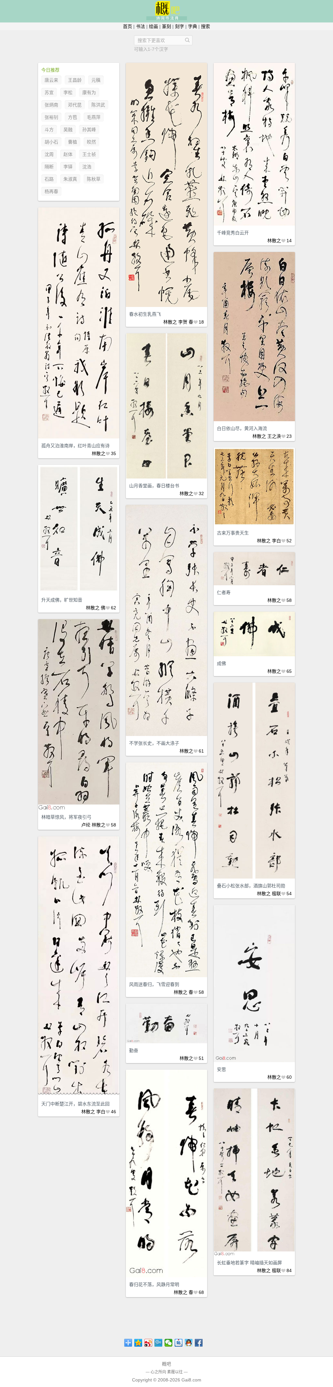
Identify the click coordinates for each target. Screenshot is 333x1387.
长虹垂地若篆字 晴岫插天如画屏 (249, 1262)
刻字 (179, 26)
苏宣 (49, 92)
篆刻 (166, 26)
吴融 (68, 129)
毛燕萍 (93, 117)
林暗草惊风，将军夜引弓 (66, 817)
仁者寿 (224, 592)
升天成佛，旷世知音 (61, 600)
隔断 (49, 166)
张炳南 (51, 104)
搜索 (205, 26)
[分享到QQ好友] (189, 1343)
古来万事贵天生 (233, 532)
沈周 (49, 154)
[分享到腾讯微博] (158, 1343)
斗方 (49, 129)
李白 (276, 540)
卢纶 (85, 824)
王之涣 (274, 436)
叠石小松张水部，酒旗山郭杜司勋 (251, 885)
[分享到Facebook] (199, 1343)
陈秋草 (93, 179)
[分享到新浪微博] (148, 1343)
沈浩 (86, 166)
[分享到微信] (169, 1343)
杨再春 (51, 191)
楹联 (276, 893)
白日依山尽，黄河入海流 (242, 428)
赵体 (68, 154)
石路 (49, 179)
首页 (127, 26)
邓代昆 (75, 104)
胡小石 (51, 142)
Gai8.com (191, 1379)
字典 (192, 26)
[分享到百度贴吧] (179, 1343)
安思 (221, 1069)
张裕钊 (51, 117)
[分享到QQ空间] (138, 1343)
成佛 (221, 663)
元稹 (95, 80)
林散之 (170, 322)
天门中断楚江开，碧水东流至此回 (75, 1103)
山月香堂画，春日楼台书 (154, 485)
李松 (68, 92)
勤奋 (133, 1050)
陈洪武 (98, 104)
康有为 (89, 92)
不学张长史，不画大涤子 (154, 743)
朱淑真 (70, 179)
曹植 (72, 142)
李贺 (182, 322)
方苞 (72, 117)
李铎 (68, 166)
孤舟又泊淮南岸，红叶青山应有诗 (75, 445)
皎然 (91, 142)
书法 (140, 26)
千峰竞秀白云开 (233, 232)
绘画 (153, 26)
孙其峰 (89, 129)
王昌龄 (75, 80)
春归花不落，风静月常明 (154, 1284)
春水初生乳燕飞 (145, 314)
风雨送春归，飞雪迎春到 (154, 984)
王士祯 (89, 154)
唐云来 (51, 80)
